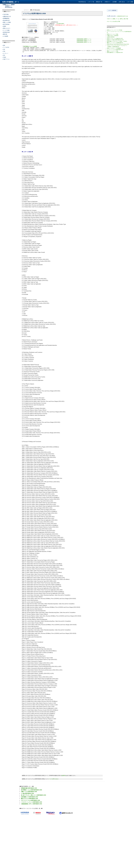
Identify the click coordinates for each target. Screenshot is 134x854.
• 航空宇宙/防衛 (5, 24)
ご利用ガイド (107, 1)
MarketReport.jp (82, 1)
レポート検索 (130, 1)
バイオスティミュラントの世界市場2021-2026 (31, 802)
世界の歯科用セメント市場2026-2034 (115, 52)
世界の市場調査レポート (10, 2)
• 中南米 (4, 57)
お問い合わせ (122, 1)
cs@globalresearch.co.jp (122, 16)
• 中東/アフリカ (5, 59)
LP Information (36, 10)
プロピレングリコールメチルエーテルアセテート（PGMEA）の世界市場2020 (117, 46)
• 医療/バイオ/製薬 (6, 22)
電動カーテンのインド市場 (112, 51)
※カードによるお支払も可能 (113, 21)
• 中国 (3, 51)
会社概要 (115, 1)
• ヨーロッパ (5, 53)
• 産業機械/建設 (5, 18)
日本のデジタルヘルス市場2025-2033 (115, 38)
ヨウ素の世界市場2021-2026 (27, 793)
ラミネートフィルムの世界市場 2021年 (115, 49)
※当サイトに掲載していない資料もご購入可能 (117, 18)
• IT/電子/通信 (5, 14)
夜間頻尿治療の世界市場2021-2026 (29, 788)
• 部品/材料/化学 (6, 20)
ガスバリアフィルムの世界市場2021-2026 (30, 800)
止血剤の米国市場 (110, 37)
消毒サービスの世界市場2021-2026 (29, 791)
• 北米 (3, 55)
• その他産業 (5, 36)
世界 (31, 10)
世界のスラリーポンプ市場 (112, 34)
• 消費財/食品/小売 (6, 16)
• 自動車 (4, 26)
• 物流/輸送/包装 (6, 32)
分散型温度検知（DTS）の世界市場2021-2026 (31, 803)
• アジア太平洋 (5, 47)
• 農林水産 (4, 34)
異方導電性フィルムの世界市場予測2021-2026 (31, 789)
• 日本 (3, 49)
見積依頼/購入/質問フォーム (84, 39)
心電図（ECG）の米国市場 (112, 35)
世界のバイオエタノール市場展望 (114, 48)
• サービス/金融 (5, 30)
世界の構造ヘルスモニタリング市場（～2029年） (117, 41)
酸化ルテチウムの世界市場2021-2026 (29, 798)
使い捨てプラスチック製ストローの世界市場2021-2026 (33, 795)
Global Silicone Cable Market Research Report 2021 (118, 44)
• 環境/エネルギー (6, 28)
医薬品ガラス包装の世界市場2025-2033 (115, 39)
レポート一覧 (91, 1)
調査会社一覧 (99, 1)
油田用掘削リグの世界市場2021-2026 (29, 796)
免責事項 (63, 775)
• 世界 (3, 45)
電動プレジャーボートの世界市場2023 (115, 42)
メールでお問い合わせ (53, 778)
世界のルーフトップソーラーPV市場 (114, 30)
